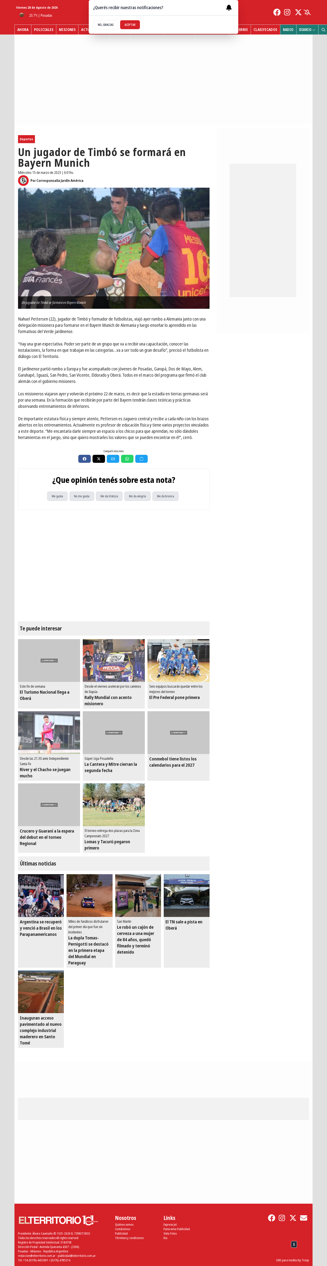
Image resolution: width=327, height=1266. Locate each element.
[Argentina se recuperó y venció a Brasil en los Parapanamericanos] (41, 895)
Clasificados (265, 29)
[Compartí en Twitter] (99, 459)
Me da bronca (165, 496)
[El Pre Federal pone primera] (178, 660)
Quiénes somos (124, 1224)
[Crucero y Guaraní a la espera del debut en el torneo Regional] (49, 804)
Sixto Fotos (170, 1233)
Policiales (43, 29)
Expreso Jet (170, 1224)
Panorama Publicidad (177, 1229)
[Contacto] (303, 1217)
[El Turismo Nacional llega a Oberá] (49, 660)
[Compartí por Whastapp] (127, 459)
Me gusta (57, 496)
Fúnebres (240, 29)
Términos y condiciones (129, 1238)
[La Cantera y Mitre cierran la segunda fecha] (114, 732)
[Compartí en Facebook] (84, 459)
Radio (288, 29)
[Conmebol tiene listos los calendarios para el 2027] (178, 732)
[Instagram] (287, 12)
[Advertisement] (163, 1255)
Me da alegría (137, 496)
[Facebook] (277, 12)
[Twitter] (298, 12)
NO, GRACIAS (106, 24)
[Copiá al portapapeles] (141, 459)
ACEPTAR (130, 24)
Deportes (26, 139)
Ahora (22, 29)
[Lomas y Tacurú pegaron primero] (114, 804)
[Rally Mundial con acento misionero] (114, 660)
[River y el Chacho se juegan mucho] (49, 732)
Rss (165, 1238)
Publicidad (121, 1233)
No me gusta (81, 496)
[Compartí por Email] (113, 459)
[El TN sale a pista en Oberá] (187, 895)
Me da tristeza (109, 496)
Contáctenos (122, 1229)
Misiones (67, 29)
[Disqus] (114, 565)
